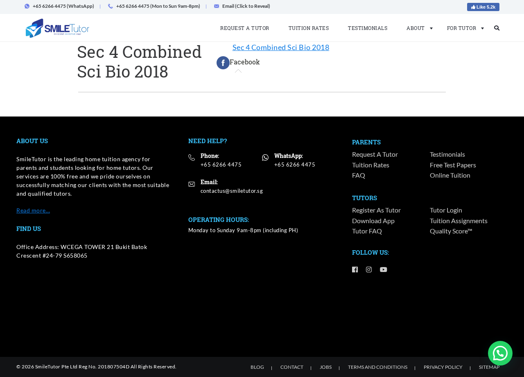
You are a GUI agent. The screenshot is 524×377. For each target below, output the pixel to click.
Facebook (245, 61)
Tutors (364, 198)
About (416, 28)
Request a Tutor (244, 28)
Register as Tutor (376, 210)
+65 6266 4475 (221, 164)
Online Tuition (450, 175)
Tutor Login (446, 210)
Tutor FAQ (367, 231)
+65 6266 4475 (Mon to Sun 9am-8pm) (158, 6)
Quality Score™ (451, 231)
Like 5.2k (485, 7)
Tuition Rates (309, 28)
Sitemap (489, 367)
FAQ (358, 175)
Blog (257, 367)
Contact (291, 367)
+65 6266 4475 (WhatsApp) (63, 6)
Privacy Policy (443, 367)
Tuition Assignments (459, 220)
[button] (500, 353)
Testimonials (367, 28)
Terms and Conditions (377, 367)
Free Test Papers (453, 165)
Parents (366, 142)
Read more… (33, 210)
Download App (373, 220)
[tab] (238, 63)
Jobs (326, 367)
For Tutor (462, 28)
